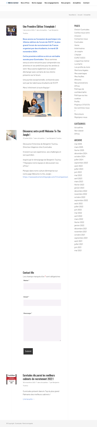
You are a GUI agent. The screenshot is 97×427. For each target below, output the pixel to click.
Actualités (43, 30)
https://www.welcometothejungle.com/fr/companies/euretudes (49, 177)
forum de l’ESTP (46, 42)
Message (27, 313)
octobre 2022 (79, 197)
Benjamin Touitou (55, 138)
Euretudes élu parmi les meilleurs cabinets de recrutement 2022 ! (39, 377)
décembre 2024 (80, 153)
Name (26, 280)
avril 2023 (78, 178)
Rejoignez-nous (80, 117)
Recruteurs (79, 114)
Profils (77, 101)
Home (76, 45)
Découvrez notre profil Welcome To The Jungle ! (42, 132)
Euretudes (78, 42)
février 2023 (79, 184)
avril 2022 (78, 216)
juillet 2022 (78, 206)
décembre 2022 (80, 191)
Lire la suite (28, 399)
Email (26, 297)
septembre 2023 (81, 163)
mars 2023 (78, 181)
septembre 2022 (81, 200)
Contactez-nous (81, 39)
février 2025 (79, 150)
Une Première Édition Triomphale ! (39, 26)
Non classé (78, 130)
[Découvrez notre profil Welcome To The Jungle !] (11, 135)
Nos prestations (81, 83)
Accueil (80, 15)
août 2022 (78, 203)
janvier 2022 (79, 225)
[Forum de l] (11, 30)
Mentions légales (81, 70)
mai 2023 (78, 175)
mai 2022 (78, 213)
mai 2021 (78, 250)
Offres (77, 86)
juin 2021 (77, 247)
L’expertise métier (81, 61)
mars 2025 (78, 147)
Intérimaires (79, 48)
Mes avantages (80, 73)
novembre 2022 (80, 194)
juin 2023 (78, 172)
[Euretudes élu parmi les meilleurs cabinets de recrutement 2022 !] (11, 379)
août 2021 (78, 241)
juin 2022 (78, 210)
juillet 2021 (78, 244)
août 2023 (78, 166)
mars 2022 (78, 219)
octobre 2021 (79, 235)
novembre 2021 (80, 231)
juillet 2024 (78, 159)
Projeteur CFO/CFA (82, 104)
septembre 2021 (81, 238)
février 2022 (79, 222)
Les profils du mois (82, 67)
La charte (78, 64)
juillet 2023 (78, 169)
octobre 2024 (79, 156)
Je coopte (78, 51)
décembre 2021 (80, 228)
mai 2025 (78, 144)
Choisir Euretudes (81, 29)
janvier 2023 (79, 188)
